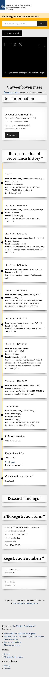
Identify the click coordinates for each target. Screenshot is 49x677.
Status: (8, 531)
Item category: (11, 125)
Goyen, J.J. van (11, 92)
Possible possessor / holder (16, 178)
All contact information (13, 657)
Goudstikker (10, 462)
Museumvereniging (12, 645)
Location (9, 184)
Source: (8, 534)
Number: (8, 542)
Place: (7, 538)
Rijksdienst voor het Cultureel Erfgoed (19, 633)
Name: (7, 527)
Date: (7, 545)
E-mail (7, 654)
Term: (7, 569)
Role (7, 181)
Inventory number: (13, 121)
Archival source (11, 187)
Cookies (7, 668)
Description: (10, 118)
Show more (11, 135)
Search (42, 23)
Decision (9, 465)
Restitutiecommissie (12, 642)
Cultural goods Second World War (21, 16)
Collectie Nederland (24, 625)
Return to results (13, 33)
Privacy (7, 666)
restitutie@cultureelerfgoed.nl (25, 603)
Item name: (9, 129)
